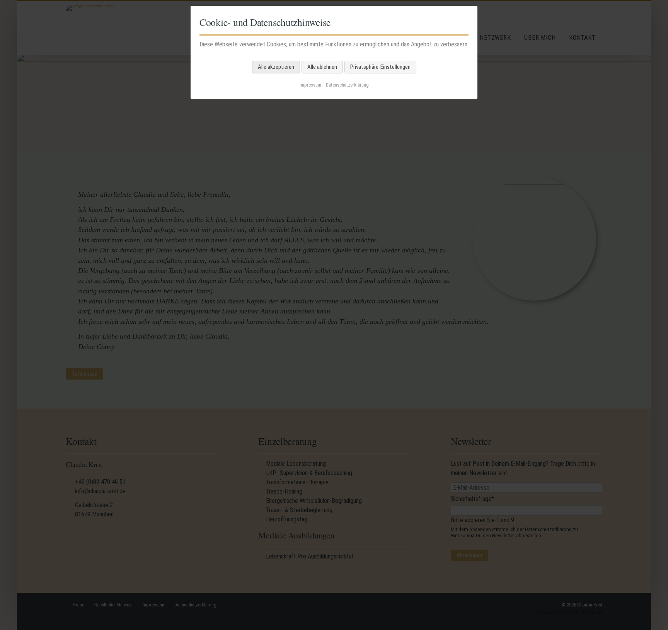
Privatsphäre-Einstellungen (380, 66)
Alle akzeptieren (276, 66)
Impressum (310, 85)
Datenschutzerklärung (347, 85)
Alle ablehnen (322, 66)
